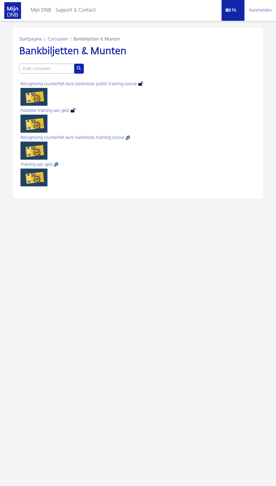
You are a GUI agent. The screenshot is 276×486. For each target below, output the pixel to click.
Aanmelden (260, 10)
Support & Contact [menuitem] (76, 10)
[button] (233, 10)
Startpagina (30, 39)
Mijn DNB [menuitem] (41, 10)
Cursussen (58, 39)
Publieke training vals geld (44, 111)
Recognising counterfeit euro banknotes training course (72, 138)
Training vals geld (36, 165)
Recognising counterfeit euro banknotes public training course (78, 84)
